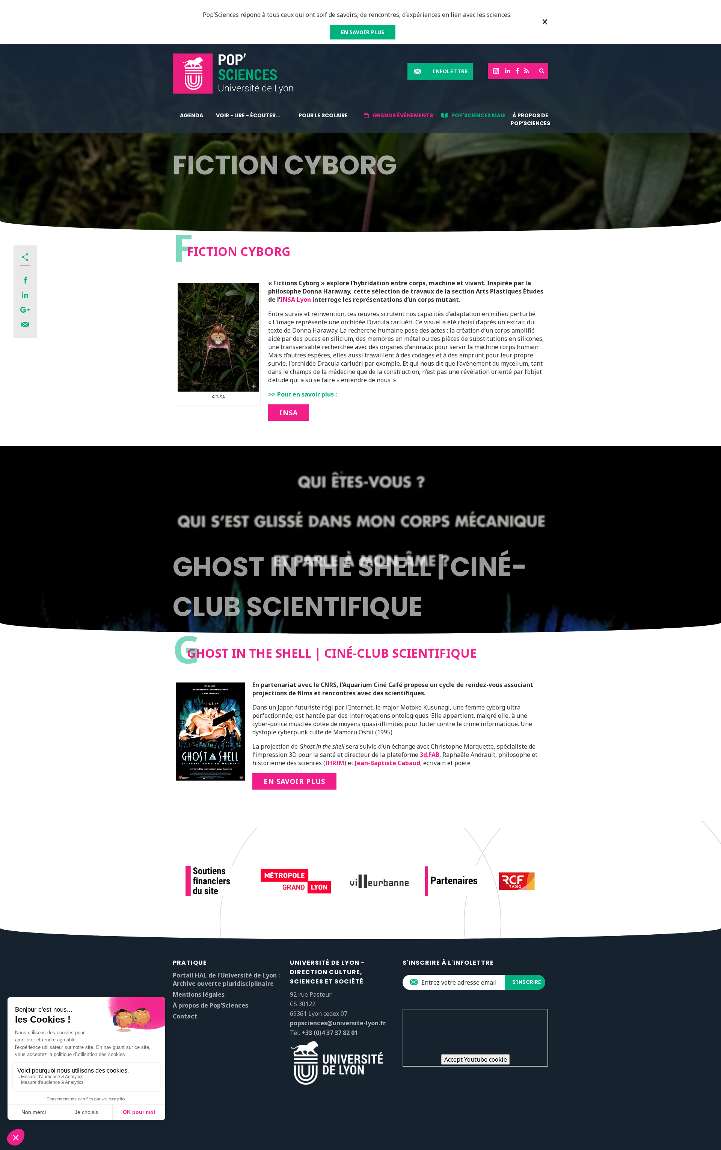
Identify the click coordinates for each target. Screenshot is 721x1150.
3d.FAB (429, 755)
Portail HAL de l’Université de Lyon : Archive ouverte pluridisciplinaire (226, 979)
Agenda (191, 115)
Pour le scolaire (323, 115)
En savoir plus (294, 781)
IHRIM (334, 763)
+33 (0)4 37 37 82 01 (330, 1033)
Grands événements (403, 115)
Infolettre (450, 71)
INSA (288, 412)
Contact (185, 1016)
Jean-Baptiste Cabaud (387, 763)
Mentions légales (199, 994)
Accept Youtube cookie (475, 1059)
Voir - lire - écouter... (248, 115)
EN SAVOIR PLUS (362, 32)
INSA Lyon (295, 299)
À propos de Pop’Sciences (530, 119)
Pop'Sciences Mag (478, 115)
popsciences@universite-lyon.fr (338, 1023)
